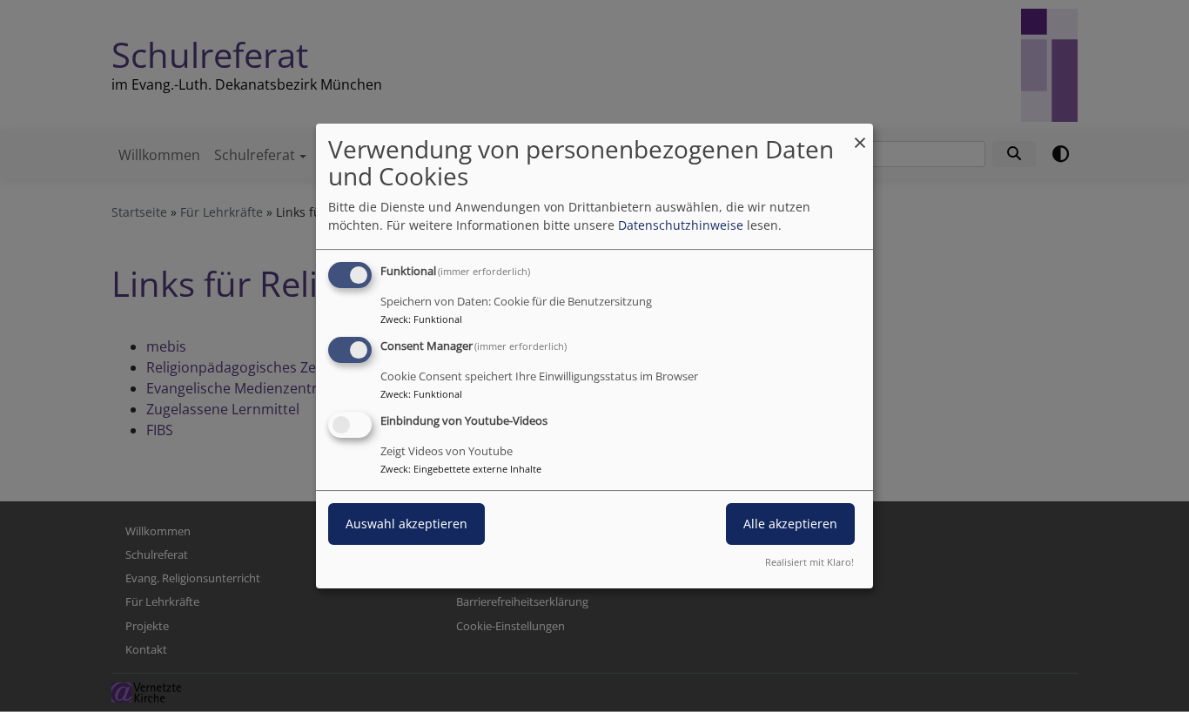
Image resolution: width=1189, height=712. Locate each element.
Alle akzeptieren (790, 523)
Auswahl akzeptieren (406, 523)
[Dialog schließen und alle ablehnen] (860, 134)
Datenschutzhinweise (680, 225)
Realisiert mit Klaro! (809, 561)
